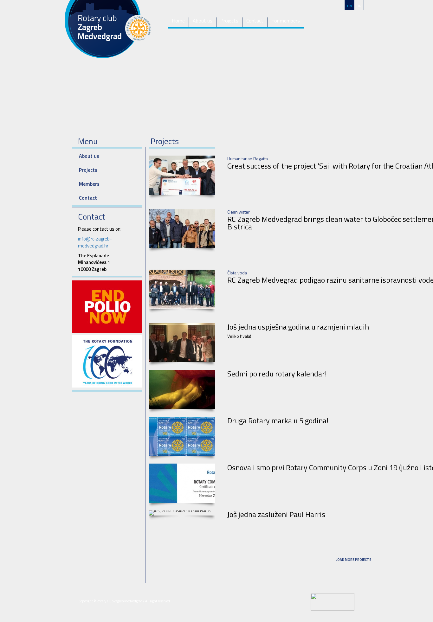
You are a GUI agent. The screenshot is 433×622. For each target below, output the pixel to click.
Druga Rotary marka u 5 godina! (277, 420)
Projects (229, 20)
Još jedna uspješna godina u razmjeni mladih (298, 326)
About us (202, 20)
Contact (254, 20)
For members (285, 20)
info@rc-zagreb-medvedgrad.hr (95, 242)
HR (359, 6)
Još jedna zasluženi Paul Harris (276, 514)
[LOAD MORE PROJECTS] (353, 566)
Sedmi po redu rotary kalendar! (277, 373)
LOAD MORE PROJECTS (354, 559)
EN (349, 6)
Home (178, 20)
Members (89, 184)
